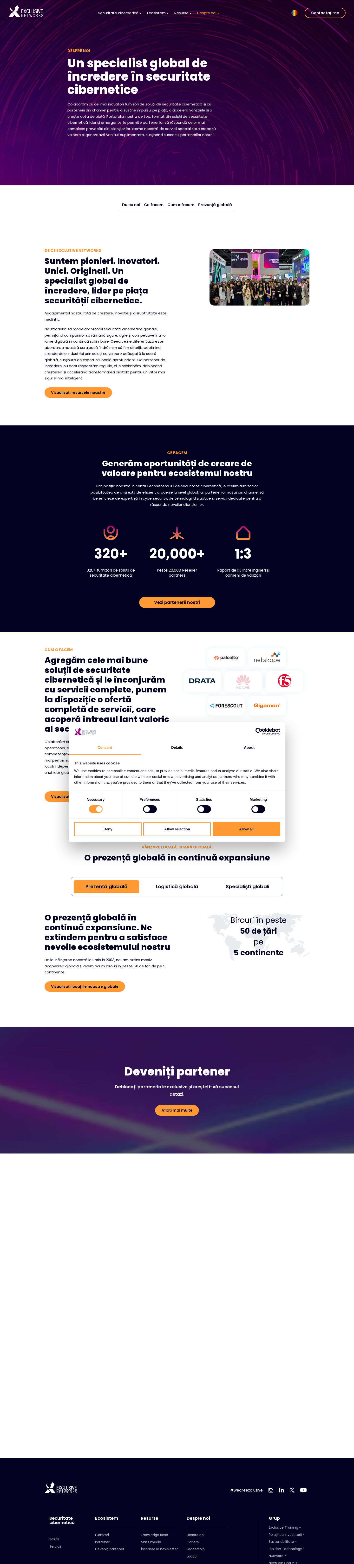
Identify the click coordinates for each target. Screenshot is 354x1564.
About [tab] (249, 747)
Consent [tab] (105, 747)
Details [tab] (177, 747)
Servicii (55, 1546)
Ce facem (154, 205)
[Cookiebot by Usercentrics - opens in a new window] (259, 731)
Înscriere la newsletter (159, 1549)
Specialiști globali (247, 886)
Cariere (193, 1542)
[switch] (150, 809)
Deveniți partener (109, 1549)
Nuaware (276, 1555)
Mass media (151, 1542)
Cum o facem (180, 205)
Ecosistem (106, 1518)
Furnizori (102, 1534)
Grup (274, 1518)
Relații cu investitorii (285, 1534)
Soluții (54, 1539)
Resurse (149, 1518)
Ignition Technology (285, 1548)
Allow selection (177, 829)
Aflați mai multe (177, 1110)
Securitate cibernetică (62, 1520)
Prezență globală (215, 205)
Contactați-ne (325, 12)
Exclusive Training (283, 1527)
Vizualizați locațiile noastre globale (84, 986)
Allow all (246, 829)
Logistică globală (177, 886)
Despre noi (198, 1518)
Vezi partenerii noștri (177, 602)
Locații (192, 1556)
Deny (108, 829)
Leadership (196, 1549)
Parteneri (102, 1542)
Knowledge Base (154, 1534)
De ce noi (131, 205)
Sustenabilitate (281, 1541)
